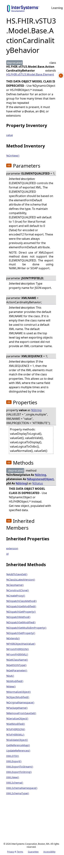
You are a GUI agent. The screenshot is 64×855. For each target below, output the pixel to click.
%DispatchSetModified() (21, 622)
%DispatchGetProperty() (21, 611)
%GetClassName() (17, 659)
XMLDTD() (12, 756)
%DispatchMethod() (18, 617)
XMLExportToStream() (19, 766)
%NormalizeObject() (18, 691)
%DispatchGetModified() (21, 606)
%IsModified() (14, 681)
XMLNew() (12, 777)
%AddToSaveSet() (16, 574)
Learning (57, 7)
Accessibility (49, 851)
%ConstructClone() (17, 590)
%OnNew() (12, 155)
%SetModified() (15, 724)
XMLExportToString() (19, 772)
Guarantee (33, 851)
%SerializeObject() (17, 718)
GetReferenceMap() (18, 745)
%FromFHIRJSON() (17, 649)
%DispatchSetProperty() (20, 633)
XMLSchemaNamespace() (21, 788)
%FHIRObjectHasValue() (20, 643)
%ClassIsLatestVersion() (20, 579)
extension (12, 548)
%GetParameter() (16, 670)
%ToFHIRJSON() (15, 729)
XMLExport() (14, 761)
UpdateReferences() (18, 750)
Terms (20, 851)
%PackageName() (17, 708)
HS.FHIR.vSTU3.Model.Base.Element (30, 74)
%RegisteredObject (40, 479)
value (9, 135)
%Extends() (13, 638)
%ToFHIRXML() (15, 734)
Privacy (10, 851)
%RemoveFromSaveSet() (21, 713)
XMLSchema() (14, 782)
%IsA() (10, 675)
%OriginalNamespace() (20, 702)
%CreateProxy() (15, 595)
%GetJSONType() (16, 665)
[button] (9, 165)
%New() (11, 686)
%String (36, 410)
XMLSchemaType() (17, 793)
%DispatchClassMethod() (21, 601)
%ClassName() (15, 585)
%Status (37, 483)
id (7, 553)
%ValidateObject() (17, 740)
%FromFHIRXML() (17, 654)
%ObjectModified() (17, 697)
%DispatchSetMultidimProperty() (26, 627)
